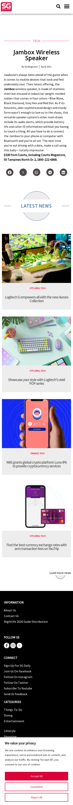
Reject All (36, 797)
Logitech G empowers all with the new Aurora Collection (36, 299)
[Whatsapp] (36, 172)
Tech (36, 41)
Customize (36, 787)
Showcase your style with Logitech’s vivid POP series (36, 381)
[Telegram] (50, 172)
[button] (66, 6)
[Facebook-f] (6, 645)
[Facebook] (9, 172)
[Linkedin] (63, 172)
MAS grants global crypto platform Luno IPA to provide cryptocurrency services (36, 464)
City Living (35, 288)
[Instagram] (13, 645)
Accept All (36, 776)
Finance (35, 453)
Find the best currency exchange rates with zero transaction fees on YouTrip (36, 546)
